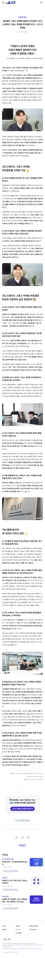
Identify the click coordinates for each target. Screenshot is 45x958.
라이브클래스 (19, 933)
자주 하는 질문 (32, 929)
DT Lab (18, 929)
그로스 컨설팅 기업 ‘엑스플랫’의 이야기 (24, 78)
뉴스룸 (4, 926)
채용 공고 (5, 929)
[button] (22, 837)
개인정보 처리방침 (33, 926)
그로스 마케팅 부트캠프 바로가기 (22, 809)
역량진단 (18, 926)
